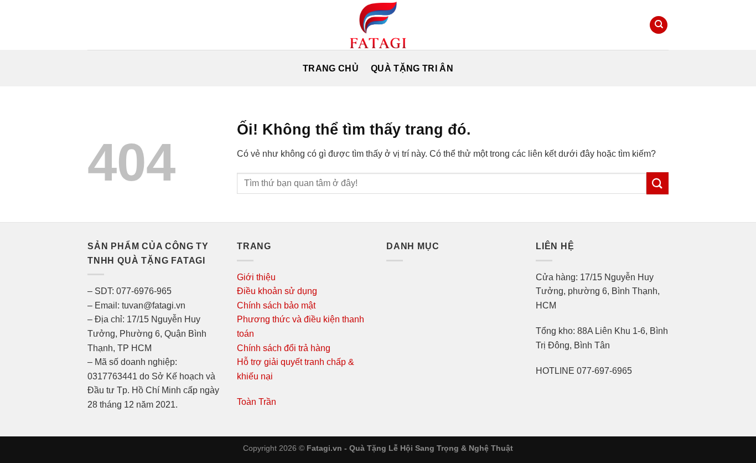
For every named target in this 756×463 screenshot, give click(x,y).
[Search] (658, 25)
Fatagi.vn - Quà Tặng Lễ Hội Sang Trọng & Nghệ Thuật (410, 448)
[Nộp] (657, 183)
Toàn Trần (256, 402)
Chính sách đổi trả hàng (283, 348)
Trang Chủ (331, 68)
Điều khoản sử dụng (277, 291)
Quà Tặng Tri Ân (412, 68)
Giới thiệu (256, 277)
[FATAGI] (378, 25)
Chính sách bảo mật (276, 305)
